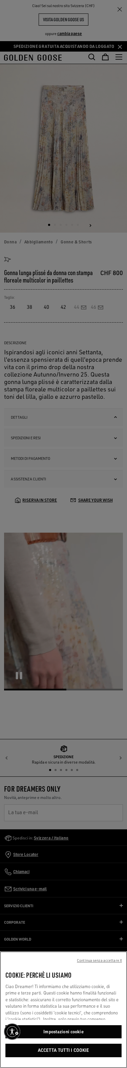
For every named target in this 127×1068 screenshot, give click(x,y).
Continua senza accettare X (99, 960)
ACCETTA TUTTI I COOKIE (63, 1050)
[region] (63, 1009)
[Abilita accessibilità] (12, 1031)
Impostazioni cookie (63, 1031)
